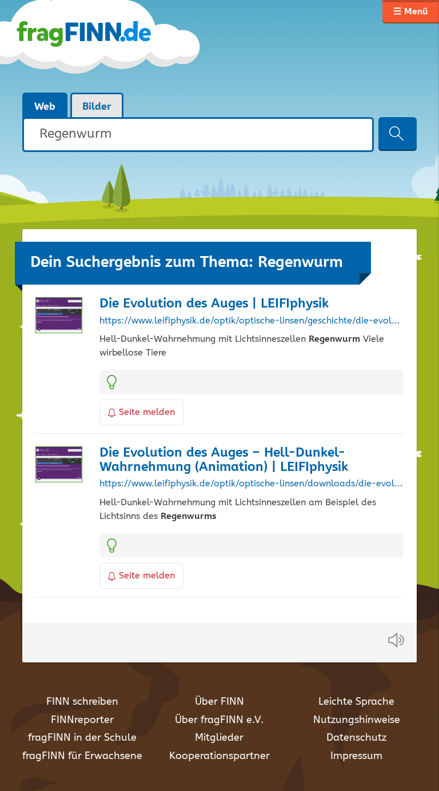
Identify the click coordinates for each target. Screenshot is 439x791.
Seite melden (147, 412)
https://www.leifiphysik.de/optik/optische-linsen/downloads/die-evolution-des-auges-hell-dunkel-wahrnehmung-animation (251, 484)
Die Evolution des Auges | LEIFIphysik (214, 304)
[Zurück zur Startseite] (112, 46)
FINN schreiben (82, 702)
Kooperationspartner (219, 756)
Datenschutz (356, 738)
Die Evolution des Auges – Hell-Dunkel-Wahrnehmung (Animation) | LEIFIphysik (223, 460)
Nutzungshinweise (356, 720)
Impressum (356, 756)
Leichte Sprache (356, 702)
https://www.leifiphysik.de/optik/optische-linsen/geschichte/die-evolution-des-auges (251, 321)
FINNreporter (82, 720)
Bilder (96, 107)
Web (44, 107)
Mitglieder (219, 738)
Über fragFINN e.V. (219, 720)
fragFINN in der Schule (82, 738)
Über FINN (219, 702)
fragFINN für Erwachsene (82, 756)
